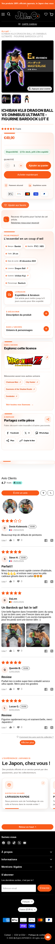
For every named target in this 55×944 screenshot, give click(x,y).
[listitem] (25, 793)
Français (26, 902)
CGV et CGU (19, 935)
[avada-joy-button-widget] (47, 936)
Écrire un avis (20, 493)
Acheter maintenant (27, 174)
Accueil (5, 31)
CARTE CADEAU (29, 24)
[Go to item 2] (25, 506)
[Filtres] (43, 492)
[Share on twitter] (52, 541)
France (26, 909)
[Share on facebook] (46, 541)
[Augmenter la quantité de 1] (20, 165)
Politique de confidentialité (39, 935)
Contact (7, 935)
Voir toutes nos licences (19, 404)
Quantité (9, 159)
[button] (8, 129)
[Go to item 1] (10, 506)
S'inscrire (44, 888)
